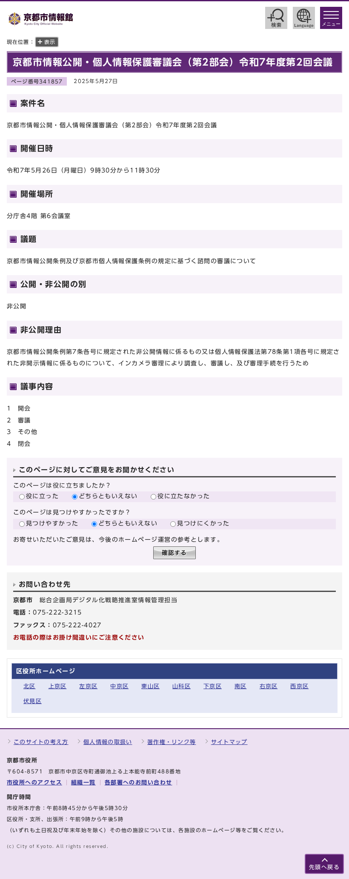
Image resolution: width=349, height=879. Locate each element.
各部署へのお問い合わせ (138, 782)
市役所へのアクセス (34, 782)
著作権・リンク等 (171, 742)
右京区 (269, 686)
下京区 (212, 686)
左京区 (88, 686)
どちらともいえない (108, 496)
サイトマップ (229, 742)
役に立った (42, 496)
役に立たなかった (183, 496)
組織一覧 (83, 782)
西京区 (299, 686)
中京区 (119, 686)
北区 (29, 686)
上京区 (58, 686)
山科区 (181, 686)
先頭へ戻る (324, 867)
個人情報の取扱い (107, 742)
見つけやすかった (52, 523)
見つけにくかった (203, 523)
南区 (241, 686)
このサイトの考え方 (41, 742)
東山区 (150, 686)
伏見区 (32, 701)
